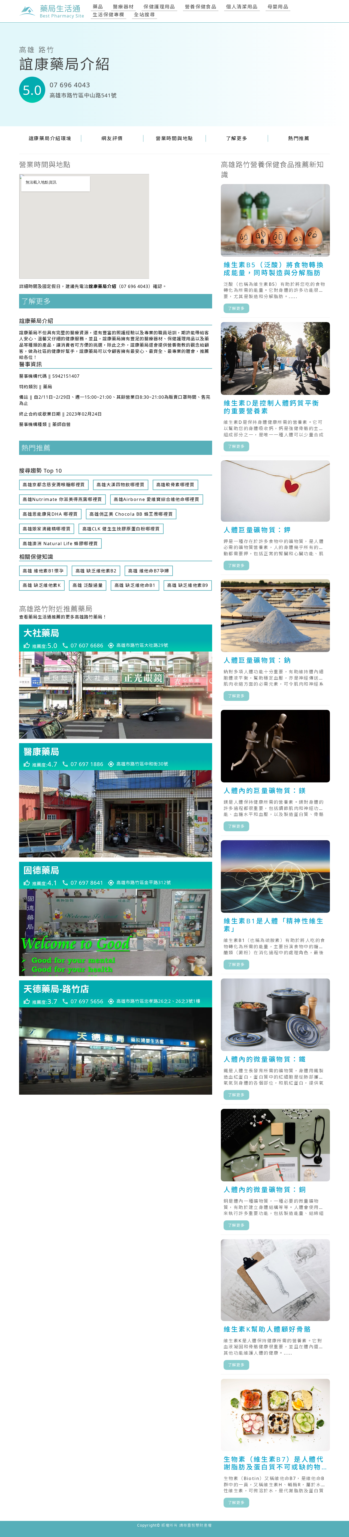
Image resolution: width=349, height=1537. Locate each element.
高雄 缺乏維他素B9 (187, 585)
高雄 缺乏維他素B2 (96, 571)
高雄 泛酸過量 (88, 585)
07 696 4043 (70, 84)
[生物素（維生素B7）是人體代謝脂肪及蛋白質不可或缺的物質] (275, 1445)
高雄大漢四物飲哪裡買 (121, 485)
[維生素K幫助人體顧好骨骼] (275, 1306)
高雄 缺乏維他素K (42, 585)
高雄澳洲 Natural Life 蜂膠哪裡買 (60, 544)
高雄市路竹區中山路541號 (83, 95)
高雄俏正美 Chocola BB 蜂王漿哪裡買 (131, 514)
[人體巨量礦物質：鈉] (275, 642)
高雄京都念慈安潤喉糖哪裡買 (54, 485)
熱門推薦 (299, 138)
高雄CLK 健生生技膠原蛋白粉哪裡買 (121, 529)
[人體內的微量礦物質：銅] (275, 1172)
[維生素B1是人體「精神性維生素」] (275, 907)
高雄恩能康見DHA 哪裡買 (50, 514)
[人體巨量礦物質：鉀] (275, 517)
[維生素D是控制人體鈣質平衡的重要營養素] (275, 389)
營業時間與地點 (174, 138)
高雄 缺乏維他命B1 (135, 585)
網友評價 (112, 138)
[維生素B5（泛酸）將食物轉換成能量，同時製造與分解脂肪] (275, 251)
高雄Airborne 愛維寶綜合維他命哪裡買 (156, 499)
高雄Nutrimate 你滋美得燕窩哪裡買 (62, 499)
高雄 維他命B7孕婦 (148, 571)
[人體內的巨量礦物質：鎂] (275, 773)
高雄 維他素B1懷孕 (43, 571)
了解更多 (237, 138)
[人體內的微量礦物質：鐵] (275, 1041)
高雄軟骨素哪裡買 (175, 485)
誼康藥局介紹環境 (50, 138)
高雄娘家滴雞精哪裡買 (47, 529)
